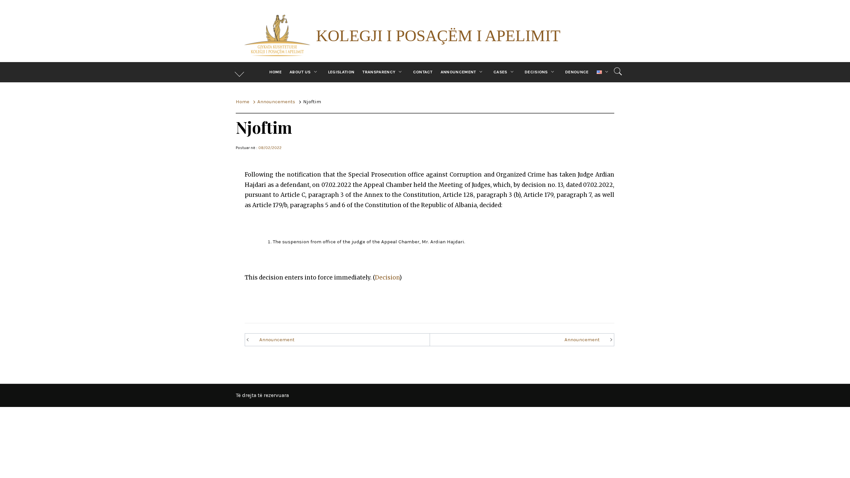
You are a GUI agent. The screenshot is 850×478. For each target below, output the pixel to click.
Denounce (577, 71)
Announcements (294, 301)
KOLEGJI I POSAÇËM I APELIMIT (438, 36)
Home (275, 71)
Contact (423, 71)
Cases (500, 71)
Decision (387, 277)
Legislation (341, 71)
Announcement (458, 71)
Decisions (536, 71)
